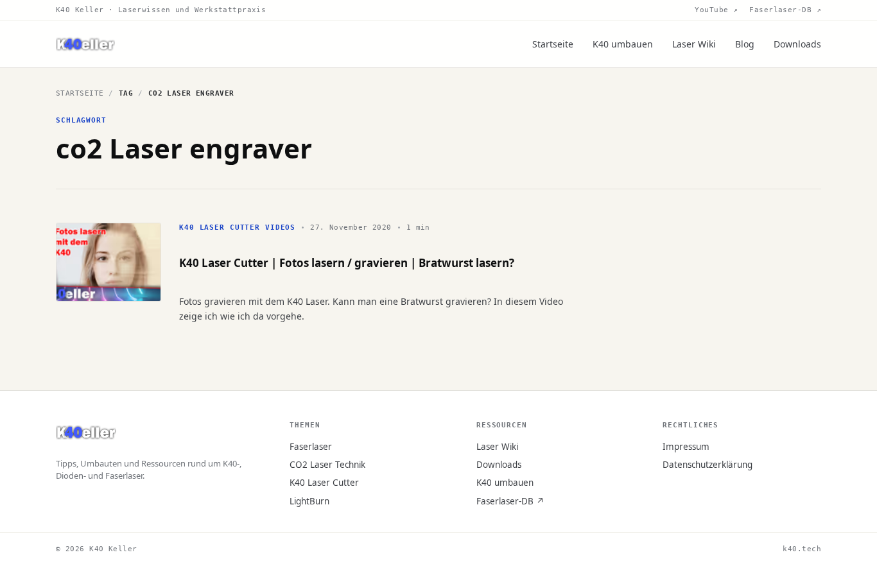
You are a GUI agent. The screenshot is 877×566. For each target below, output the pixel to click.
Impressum (686, 446)
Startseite (552, 44)
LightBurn (309, 501)
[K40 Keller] (85, 44)
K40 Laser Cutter (324, 482)
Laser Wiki (694, 44)
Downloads (797, 44)
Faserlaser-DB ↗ (785, 10)
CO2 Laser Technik (327, 464)
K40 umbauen (623, 44)
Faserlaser (311, 446)
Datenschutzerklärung (707, 464)
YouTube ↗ (716, 10)
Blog (744, 44)
